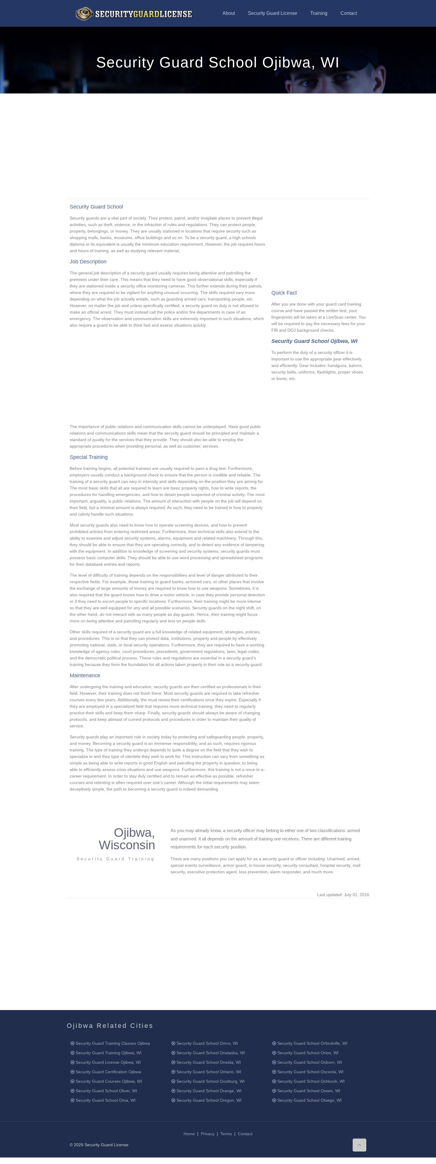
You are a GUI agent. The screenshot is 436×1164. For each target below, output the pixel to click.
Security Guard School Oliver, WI (106, 1090)
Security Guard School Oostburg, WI (210, 1081)
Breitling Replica (50, 1160)
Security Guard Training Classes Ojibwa (113, 1043)
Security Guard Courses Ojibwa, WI (109, 1081)
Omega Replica (167, 1160)
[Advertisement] (218, 145)
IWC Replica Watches (132, 1160)
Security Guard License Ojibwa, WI (108, 1062)
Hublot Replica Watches (88, 1160)
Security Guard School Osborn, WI (309, 1062)
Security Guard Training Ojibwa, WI (108, 1052)
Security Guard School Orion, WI (307, 1052)
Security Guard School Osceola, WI (310, 1071)
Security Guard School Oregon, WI (208, 1100)
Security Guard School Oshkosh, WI (311, 1081)
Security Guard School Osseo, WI (308, 1090)
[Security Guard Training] (134, 13)
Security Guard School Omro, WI (207, 1043)
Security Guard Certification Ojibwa (108, 1071)
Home (189, 1133)
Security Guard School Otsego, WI (309, 1100)
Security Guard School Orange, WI (208, 1090)
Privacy (207, 1133)
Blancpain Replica (17, 1160)
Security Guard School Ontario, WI (208, 1071)
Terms (226, 1133)
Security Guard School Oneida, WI (208, 1062)
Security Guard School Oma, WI (106, 1100)
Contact (245, 1133)
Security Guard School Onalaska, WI (210, 1052)
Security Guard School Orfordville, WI (312, 1043)
